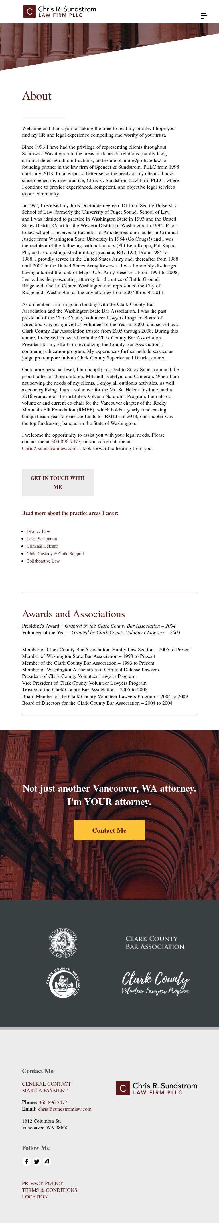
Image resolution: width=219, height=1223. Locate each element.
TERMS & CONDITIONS (49, 1189)
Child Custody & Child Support (55, 553)
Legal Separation (42, 538)
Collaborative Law (43, 561)
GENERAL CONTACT (46, 1083)
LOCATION (35, 1196)
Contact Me (109, 830)
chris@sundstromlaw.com (65, 1108)
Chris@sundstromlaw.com (49, 448)
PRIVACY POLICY (43, 1183)
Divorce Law (38, 531)
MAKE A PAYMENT (45, 1090)
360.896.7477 (53, 1102)
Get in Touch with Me (58, 482)
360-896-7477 (65, 441)
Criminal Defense (42, 546)
